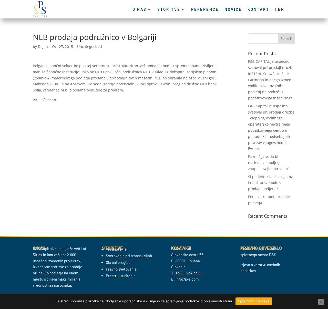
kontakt (258, 9)
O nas (139, 9)
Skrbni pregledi (118, 262)
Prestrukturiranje (121, 275)
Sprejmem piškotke (254, 301)
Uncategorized (89, 46)
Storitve (168, 9)
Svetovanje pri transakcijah (129, 255)
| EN (279, 9)
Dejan (43, 46)
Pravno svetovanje (121, 269)
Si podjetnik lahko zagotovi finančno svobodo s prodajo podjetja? (271, 182)
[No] (321, 302)
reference (205, 9)
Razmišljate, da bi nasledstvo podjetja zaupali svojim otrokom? (268, 162)
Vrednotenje (116, 249)
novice (233, 9)
